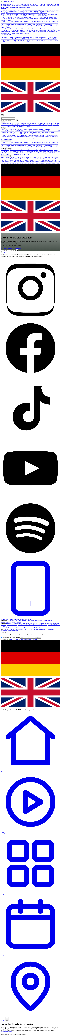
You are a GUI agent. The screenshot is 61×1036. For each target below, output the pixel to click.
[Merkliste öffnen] (1, 43)
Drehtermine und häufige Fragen (30, 620)
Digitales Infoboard (29, 627)
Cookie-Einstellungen (12, 630)
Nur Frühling (16, 637)
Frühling (3, 8)
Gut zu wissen (11, 627)
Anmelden (38, 637)
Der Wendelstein (48, 620)
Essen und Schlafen (6, 27)
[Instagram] (30, 317)
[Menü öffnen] (1, 118)
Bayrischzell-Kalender (39, 627)
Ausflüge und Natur (6, 20)
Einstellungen (22, 1034)
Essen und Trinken (52, 623)
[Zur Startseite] (7, 252)
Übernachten (43, 623)
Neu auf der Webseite (21, 629)
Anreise (19, 620)
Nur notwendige (13, 1034)
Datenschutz (4, 630)
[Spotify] (30, 557)
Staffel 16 (40, 620)
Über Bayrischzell (6, 34)
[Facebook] (30, 377)
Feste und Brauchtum (12, 625)
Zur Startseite (4, 248)
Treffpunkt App (20, 627)
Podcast (31, 625)
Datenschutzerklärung (6, 1031)
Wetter (20, 248)
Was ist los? (18, 622)
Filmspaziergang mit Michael (8, 622)
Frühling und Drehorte (13, 248)
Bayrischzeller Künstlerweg (40, 625)
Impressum (52, 629)
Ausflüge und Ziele (22, 623)
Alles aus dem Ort (6, 637)
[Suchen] (17, 120)
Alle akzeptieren (5, 1034)
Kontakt (48, 629)
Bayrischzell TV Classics (54, 625)
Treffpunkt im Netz (40, 629)
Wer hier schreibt (31, 629)
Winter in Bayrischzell (23, 625)
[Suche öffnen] (2, 115)
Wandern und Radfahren (34, 623)
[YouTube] (30, 497)
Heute (3, 2)
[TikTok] (30, 437)
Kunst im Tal (4, 626)
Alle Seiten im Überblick (9, 629)
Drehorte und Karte (12, 620)
